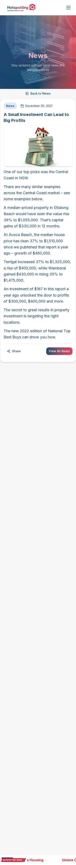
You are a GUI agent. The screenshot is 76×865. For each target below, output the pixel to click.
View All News (59, 351)
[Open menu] (68, 7)
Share (16, 351)
